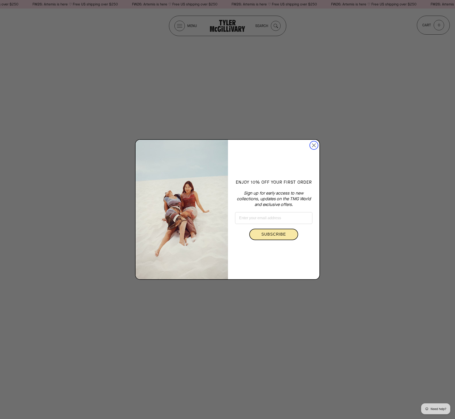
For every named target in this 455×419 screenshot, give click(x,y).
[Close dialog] (314, 145)
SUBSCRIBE (273, 234)
